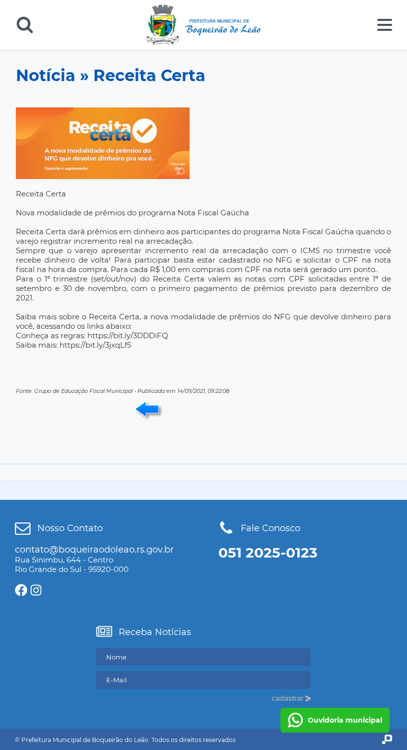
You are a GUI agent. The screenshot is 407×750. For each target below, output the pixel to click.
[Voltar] (148, 411)
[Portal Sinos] (387, 739)
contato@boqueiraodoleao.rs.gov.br (94, 549)
